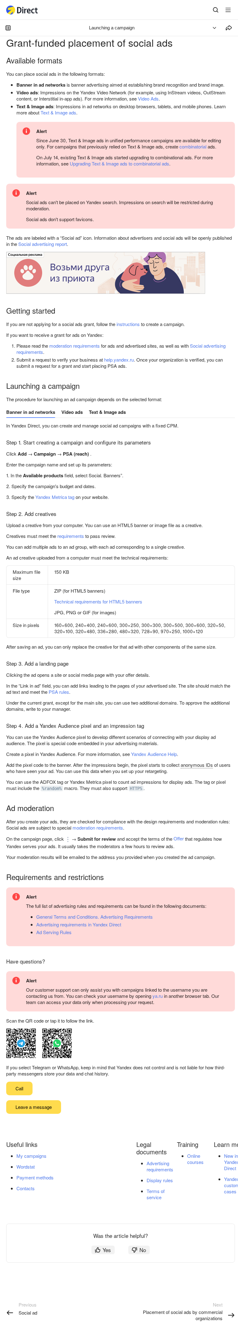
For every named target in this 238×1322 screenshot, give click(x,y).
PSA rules (59, 692)
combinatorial (192, 146)
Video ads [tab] (72, 412)
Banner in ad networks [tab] (30, 412)
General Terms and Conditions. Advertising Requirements (94, 916)
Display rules (160, 1180)
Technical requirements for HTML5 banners (98, 601)
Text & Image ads (58, 112)
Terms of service (156, 1194)
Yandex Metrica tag (54, 497)
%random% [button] (52, 788)
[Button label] (228, 10)
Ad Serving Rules (54, 932)
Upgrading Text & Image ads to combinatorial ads (119, 163)
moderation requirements (74, 345)
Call (19, 1088)
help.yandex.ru (119, 359)
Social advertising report (42, 244)
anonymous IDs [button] (197, 765)
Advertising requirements (160, 1166)
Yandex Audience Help (154, 754)
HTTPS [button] (136, 788)
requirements (70, 536)
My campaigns (31, 1155)
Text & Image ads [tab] (107, 412)
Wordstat (25, 1166)
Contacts (25, 1188)
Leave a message (33, 1107)
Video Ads (148, 98)
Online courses (195, 1158)
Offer (179, 838)
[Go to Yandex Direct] (22, 10)
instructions (128, 324)
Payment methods (35, 1177)
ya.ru (157, 996)
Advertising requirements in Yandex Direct (78, 924)
